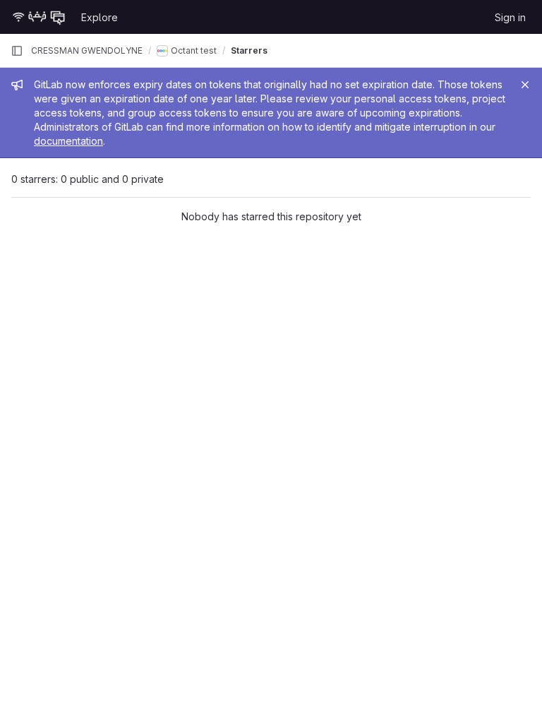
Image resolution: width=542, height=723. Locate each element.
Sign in (510, 17)
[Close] (525, 84)
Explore (99, 17)
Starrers (249, 50)
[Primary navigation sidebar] (17, 51)
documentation (68, 141)
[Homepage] (39, 17)
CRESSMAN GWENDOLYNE (87, 50)
